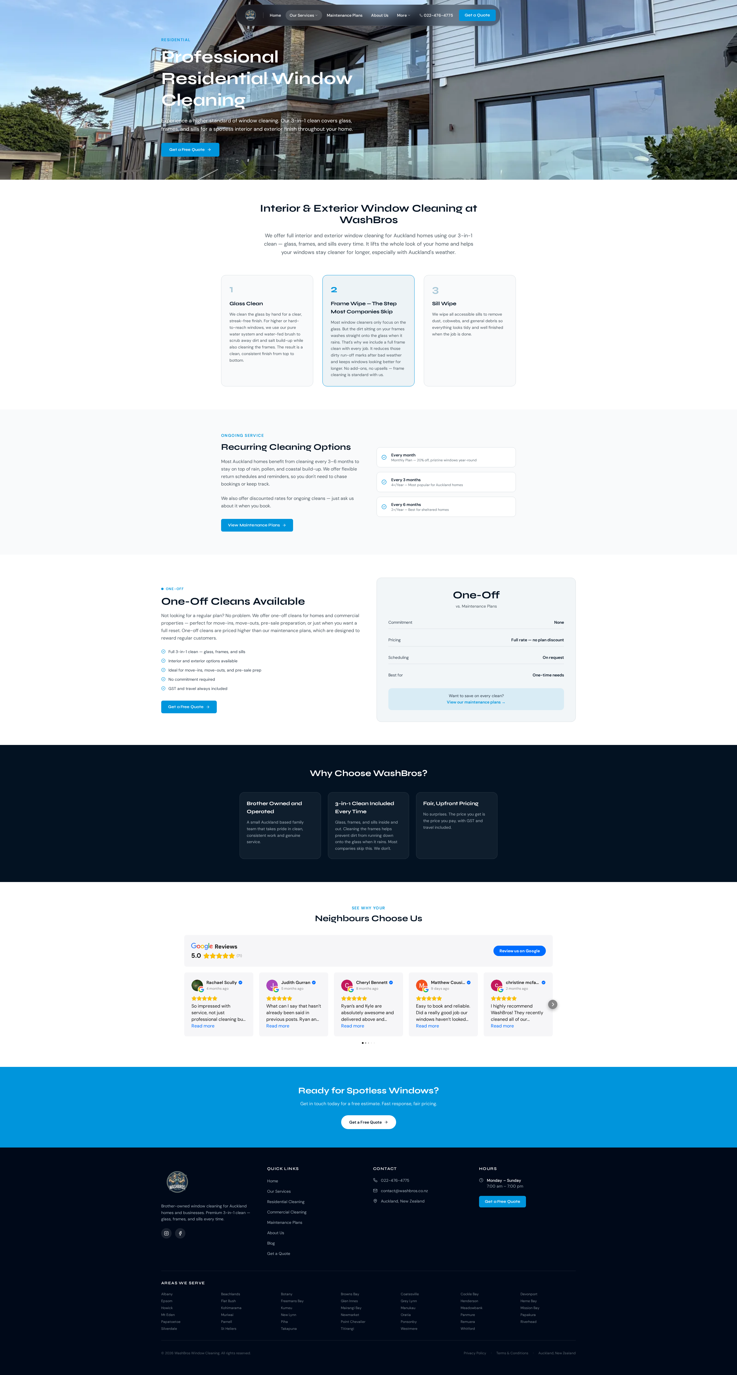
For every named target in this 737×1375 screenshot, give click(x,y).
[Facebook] (180, 1233)
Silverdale (169, 1328)
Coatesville (410, 1294)
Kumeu (286, 1308)
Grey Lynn (409, 1301)
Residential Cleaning (286, 1201)
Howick (167, 1308)
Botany (286, 1294)
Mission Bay (530, 1308)
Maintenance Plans (344, 15)
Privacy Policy (475, 1353)
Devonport (529, 1294)
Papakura (528, 1315)
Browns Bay (350, 1294)
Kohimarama (231, 1308)
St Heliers (228, 1328)
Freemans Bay (292, 1301)
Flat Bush (228, 1301)
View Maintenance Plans (254, 525)
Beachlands (230, 1294)
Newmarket (350, 1315)
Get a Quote (477, 15)
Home (275, 15)
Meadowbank (472, 1308)
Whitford (468, 1328)
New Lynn (288, 1315)
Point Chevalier (353, 1321)
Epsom (166, 1301)
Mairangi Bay (351, 1308)
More (402, 15)
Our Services (302, 15)
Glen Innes (349, 1301)
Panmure (468, 1315)
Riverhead (529, 1321)
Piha (284, 1321)
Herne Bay (529, 1301)
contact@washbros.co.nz (404, 1190)
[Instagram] (166, 1233)
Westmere (409, 1328)
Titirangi (347, 1328)
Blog (271, 1243)
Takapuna (289, 1328)
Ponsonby (409, 1321)
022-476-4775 (395, 1180)
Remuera (468, 1321)
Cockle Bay (470, 1294)
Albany (167, 1294)
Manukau (408, 1308)
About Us (379, 15)
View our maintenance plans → (476, 702)
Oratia (406, 1315)
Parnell (226, 1321)
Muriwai (227, 1315)
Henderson (469, 1301)
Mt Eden (168, 1315)
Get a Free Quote (187, 149)
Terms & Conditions (512, 1353)
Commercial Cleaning (287, 1212)
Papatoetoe (171, 1321)
